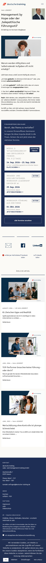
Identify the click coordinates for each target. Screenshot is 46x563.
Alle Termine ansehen (23, 220)
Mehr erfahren (38, 560)
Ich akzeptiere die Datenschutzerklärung (20, 535)
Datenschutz (7, 508)
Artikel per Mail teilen (12, 255)
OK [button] (6, 560)
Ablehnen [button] (14, 560)
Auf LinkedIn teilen (37, 256)
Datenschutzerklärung (9, 531)
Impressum (6, 504)
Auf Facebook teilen (23, 256)
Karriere (5, 494)
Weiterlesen (6, 322)
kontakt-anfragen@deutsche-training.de (16, 484)
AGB (4, 506)
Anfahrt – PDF (7, 496)
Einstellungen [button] (25, 560)
